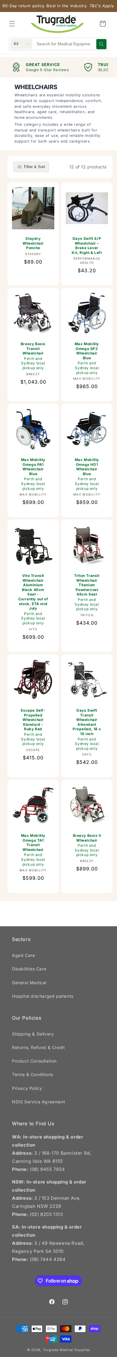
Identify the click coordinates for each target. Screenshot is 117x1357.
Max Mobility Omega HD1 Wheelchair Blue (87, 474)
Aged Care (23, 955)
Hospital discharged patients (43, 996)
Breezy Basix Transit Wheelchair (33, 356)
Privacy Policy (27, 1088)
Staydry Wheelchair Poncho (33, 243)
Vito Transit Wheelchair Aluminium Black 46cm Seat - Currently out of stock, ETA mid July (33, 599)
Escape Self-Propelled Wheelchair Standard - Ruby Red (33, 727)
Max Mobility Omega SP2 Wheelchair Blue (87, 358)
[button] (12, 23)
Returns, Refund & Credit (38, 1047)
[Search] (101, 44)
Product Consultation (34, 1060)
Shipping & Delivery (33, 1033)
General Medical (29, 982)
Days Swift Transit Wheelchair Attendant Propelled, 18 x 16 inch (87, 729)
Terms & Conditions (32, 1074)
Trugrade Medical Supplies (66, 1350)
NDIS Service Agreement (38, 1101)
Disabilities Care (29, 968)
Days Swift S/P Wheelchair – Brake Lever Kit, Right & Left (87, 245)
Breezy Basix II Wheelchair (87, 845)
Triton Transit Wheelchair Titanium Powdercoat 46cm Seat (86, 592)
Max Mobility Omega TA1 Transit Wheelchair (33, 850)
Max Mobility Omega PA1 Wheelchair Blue (33, 474)
